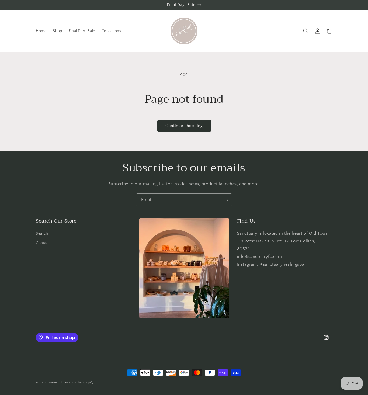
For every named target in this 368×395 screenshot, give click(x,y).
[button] (306, 31)
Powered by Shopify (79, 382)
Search (42, 233)
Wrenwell (56, 382)
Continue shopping (184, 125)
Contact (43, 243)
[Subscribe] (226, 199)
